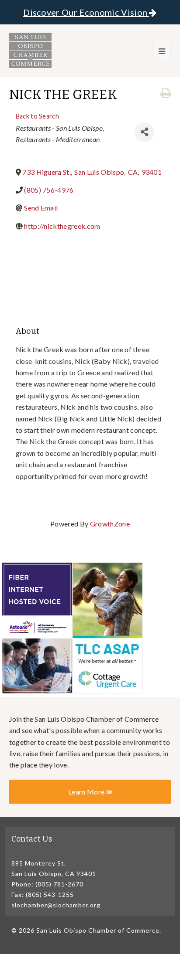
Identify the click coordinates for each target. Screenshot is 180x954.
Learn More (87, 792)
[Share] (144, 132)
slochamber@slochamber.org (55, 905)
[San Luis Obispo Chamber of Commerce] (30, 50)
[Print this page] (165, 93)
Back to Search (37, 116)
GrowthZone (110, 523)
